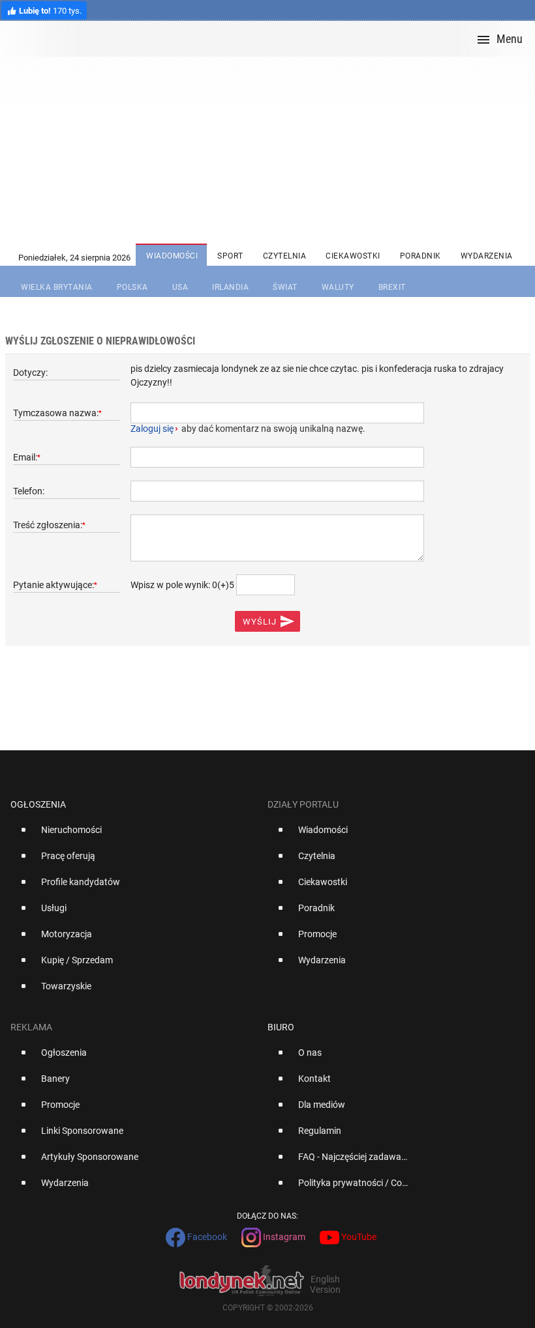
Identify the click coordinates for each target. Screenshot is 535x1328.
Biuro (281, 1027)
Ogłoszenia (38, 804)
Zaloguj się (152, 428)
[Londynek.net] (273, 38)
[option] (133, 835)
